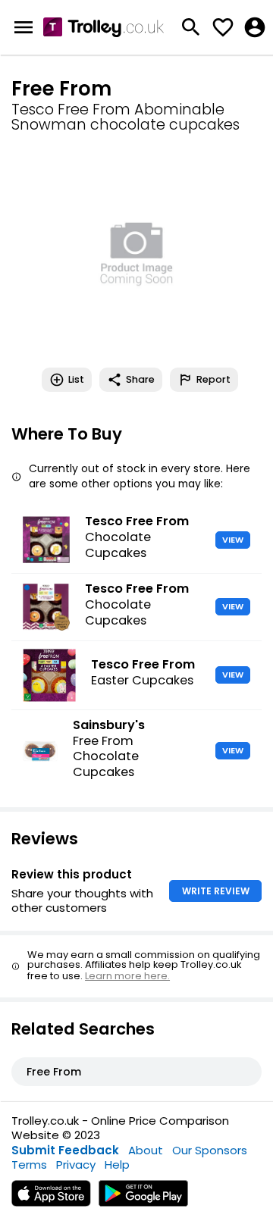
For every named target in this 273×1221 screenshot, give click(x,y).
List (76, 379)
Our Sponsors (209, 1150)
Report (213, 379)
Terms (29, 1164)
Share (140, 379)
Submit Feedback (65, 1150)
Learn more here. (127, 976)
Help (117, 1164)
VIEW (232, 540)
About (145, 1150)
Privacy (76, 1164)
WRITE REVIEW (215, 890)
